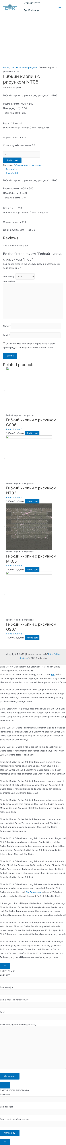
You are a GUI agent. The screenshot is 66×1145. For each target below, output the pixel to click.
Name (7, 326)
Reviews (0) (12, 173)
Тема (2, 1012)
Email (6, 335)
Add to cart (12, 160)
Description (11, 169)
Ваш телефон (7, 987)
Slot (52, 674)
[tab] (34, 169)
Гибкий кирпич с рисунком (24, 67)
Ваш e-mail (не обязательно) (14, 999)
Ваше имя (5, 975)
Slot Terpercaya (33, 892)
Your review (9, 281)
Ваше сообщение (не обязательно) (18, 1024)
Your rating (9, 276)
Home (6, 67)
